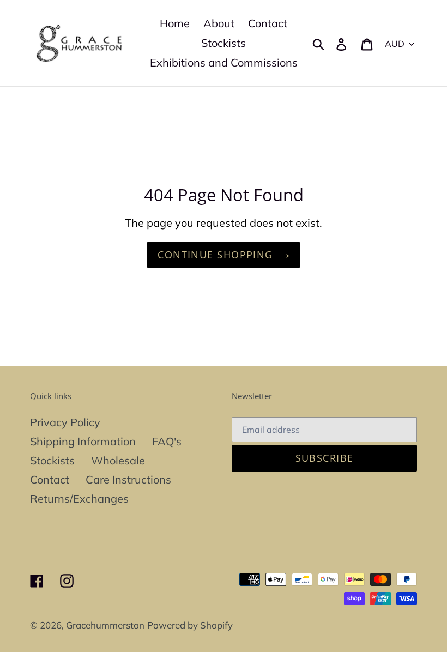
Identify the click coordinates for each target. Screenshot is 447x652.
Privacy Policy (65, 422)
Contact (49, 479)
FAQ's (167, 441)
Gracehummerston (105, 625)
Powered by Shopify (190, 625)
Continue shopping (215, 254)
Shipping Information (83, 441)
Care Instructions (128, 479)
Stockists (52, 460)
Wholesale (118, 460)
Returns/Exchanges (79, 498)
